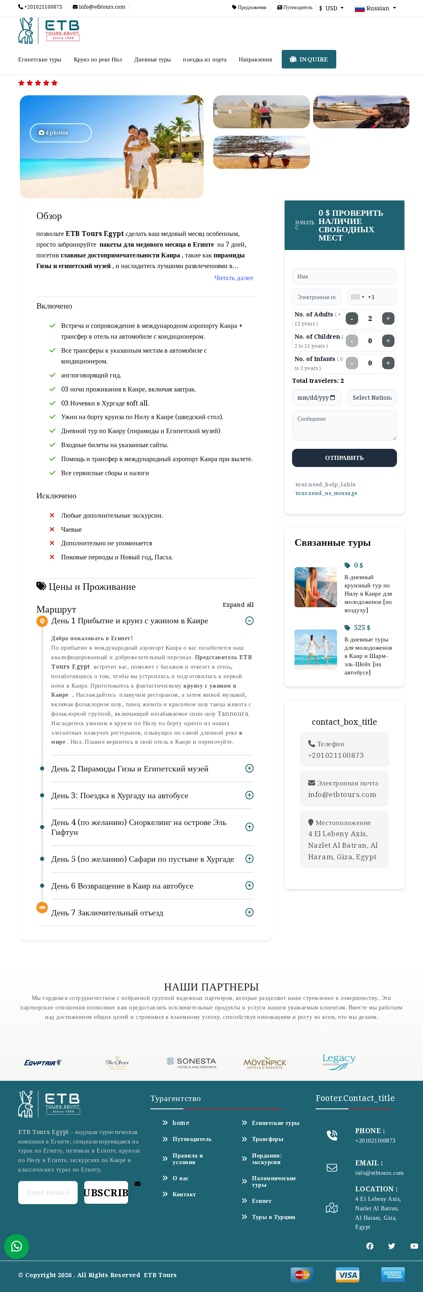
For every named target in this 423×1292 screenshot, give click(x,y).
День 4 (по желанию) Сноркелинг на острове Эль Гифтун (138, 826)
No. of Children (319, 340)
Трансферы (267, 1139)
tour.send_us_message (326, 493)
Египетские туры (40, 59)
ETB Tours (160, 1275)
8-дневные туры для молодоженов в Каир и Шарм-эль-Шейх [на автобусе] (368, 655)
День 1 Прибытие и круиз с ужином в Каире (129, 620)
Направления (255, 59)
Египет (261, 1201)
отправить (344, 457)
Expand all (238, 604)
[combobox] (357, 297)
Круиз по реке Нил (98, 59)
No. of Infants (319, 363)
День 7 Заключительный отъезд (107, 912)
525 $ (362, 627)
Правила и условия (188, 1158)
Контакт (184, 1194)
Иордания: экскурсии (267, 1158)
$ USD (329, 8)
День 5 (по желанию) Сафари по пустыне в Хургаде (142, 858)
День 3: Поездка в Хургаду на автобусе (119, 795)
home (181, 1123)
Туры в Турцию (273, 1217)
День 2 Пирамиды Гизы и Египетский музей (130, 768)
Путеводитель (297, 7)
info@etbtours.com (101, 7)
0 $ (358, 565)
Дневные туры (152, 59)
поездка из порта (204, 59)
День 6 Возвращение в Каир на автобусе (122, 885)
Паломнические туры (274, 1181)
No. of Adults (318, 318)
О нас (180, 1178)
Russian (378, 8)
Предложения (251, 7)
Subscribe (106, 1192)
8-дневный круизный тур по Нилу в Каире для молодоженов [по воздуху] (368, 593)
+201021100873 (42, 7)
